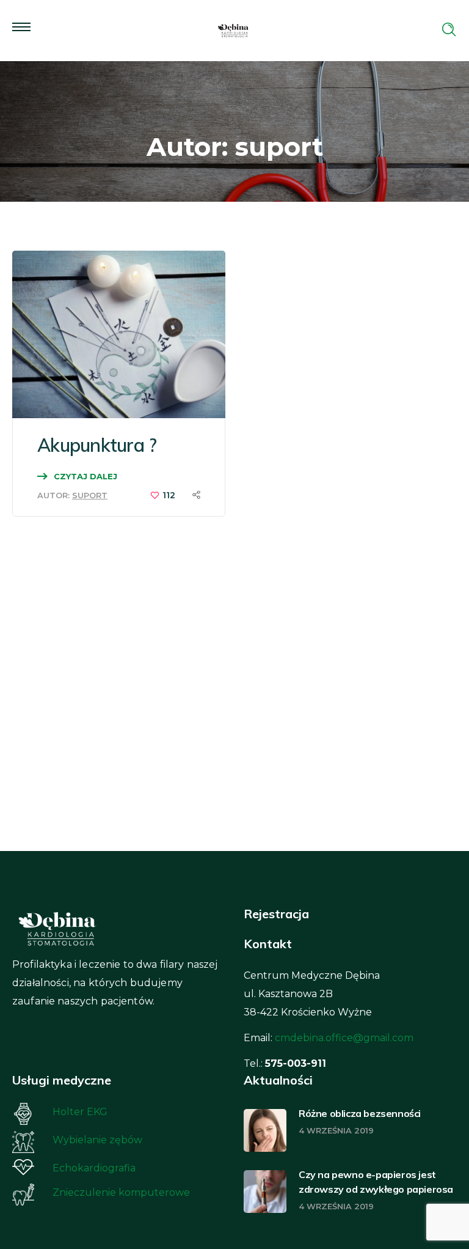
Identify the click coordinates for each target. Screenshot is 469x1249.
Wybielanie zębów (97, 1140)
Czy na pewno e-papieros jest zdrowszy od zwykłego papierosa (376, 1181)
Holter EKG (80, 1112)
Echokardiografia (94, 1168)
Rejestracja (276, 913)
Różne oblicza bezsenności (360, 1113)
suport (89, 495)
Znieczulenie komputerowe (121, 1192)
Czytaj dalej (85, 476)
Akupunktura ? (96, 445)
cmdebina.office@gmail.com (344, 1038)
